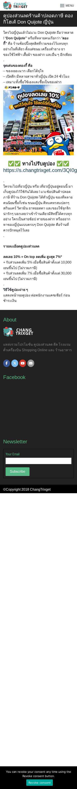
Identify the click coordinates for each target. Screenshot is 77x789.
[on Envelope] (30, 363)
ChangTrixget (40, 489)
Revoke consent (39, 782)
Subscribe (17, 471)
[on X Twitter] (14, 363)
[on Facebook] (6, 363)
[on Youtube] (22, 363)
